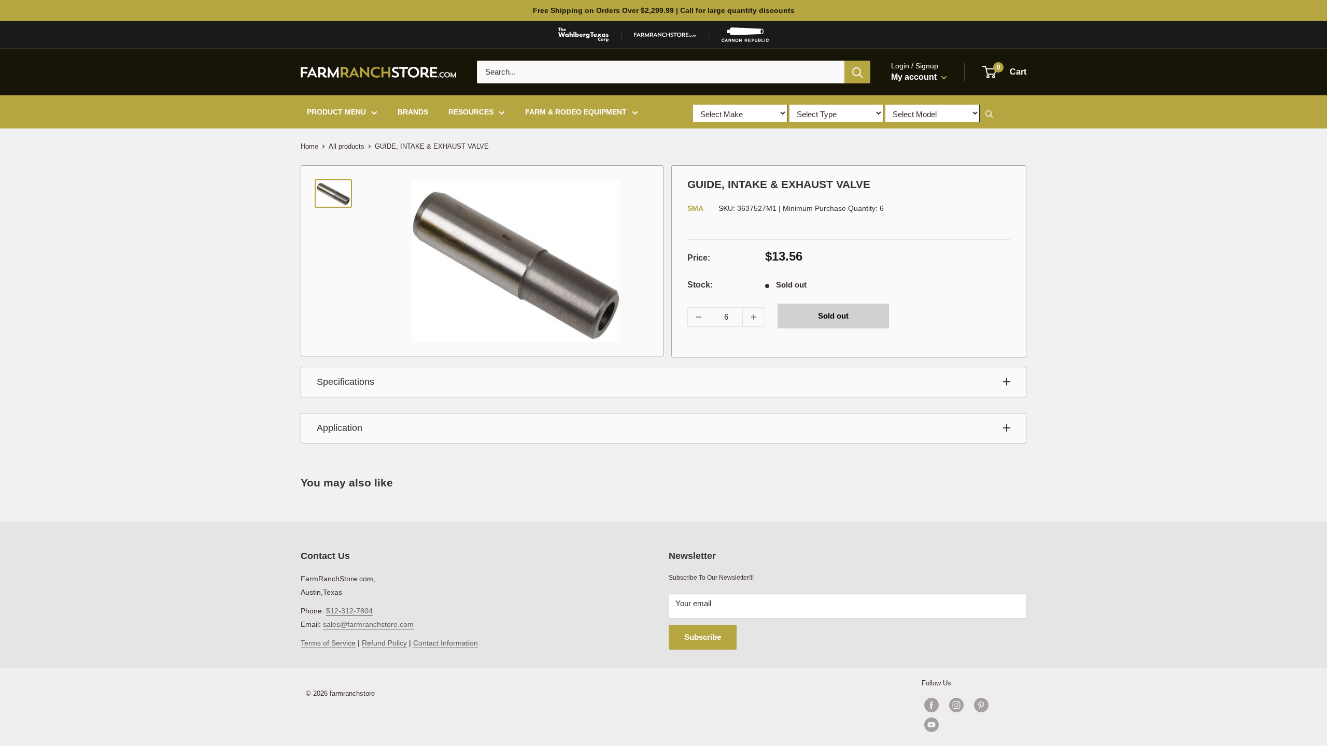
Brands (413, 112)
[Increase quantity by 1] (754, 317)
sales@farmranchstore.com (368, 624)
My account (915, 77)
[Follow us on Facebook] (931, 705)
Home (309, 146)
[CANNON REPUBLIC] (745, 34)
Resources (470, 112)
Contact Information (445, 643)
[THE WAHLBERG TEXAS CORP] (583, 34)
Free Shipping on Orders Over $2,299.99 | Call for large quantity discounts (664, 10)
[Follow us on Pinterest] (981, 705)
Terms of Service (328, 643)
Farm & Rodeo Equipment (576, 112)
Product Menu (336, 112)
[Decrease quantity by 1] (699, 317)
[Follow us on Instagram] (956, 705)
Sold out (833, 315)
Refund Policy (384, 643)
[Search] (857, 72)
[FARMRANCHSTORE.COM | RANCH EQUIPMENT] (665, 34)
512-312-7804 (349, 611)
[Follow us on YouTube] (968, 725)
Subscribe (702, 637)
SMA (695, 208)
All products (346, 146)
